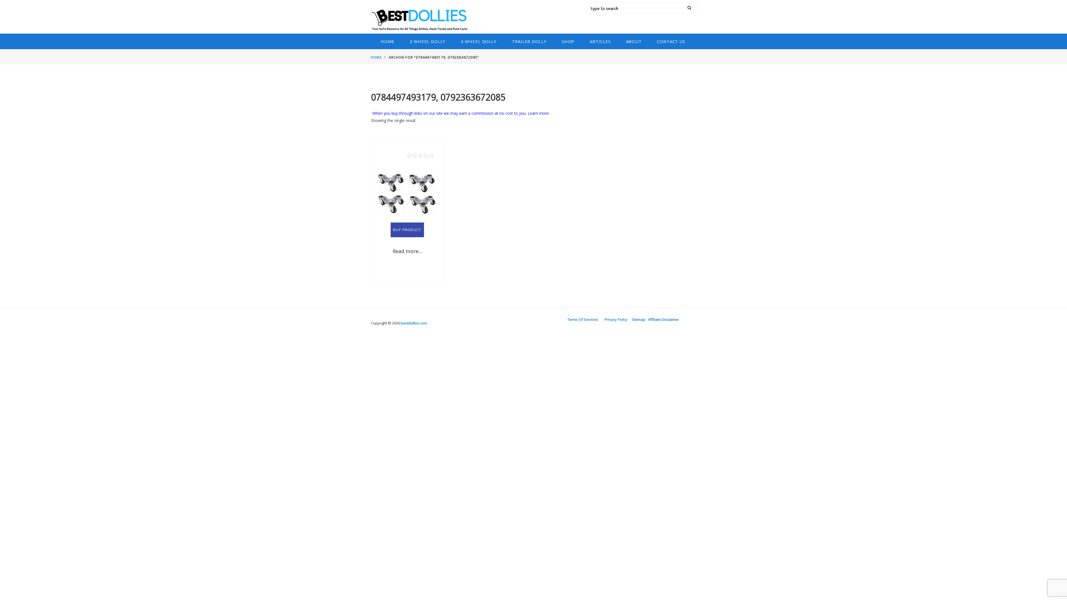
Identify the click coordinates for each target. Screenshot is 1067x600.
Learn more (538, 113)
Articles (600, 41)
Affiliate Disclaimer (663, 319)
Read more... (407, 251)
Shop (568, 41)
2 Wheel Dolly (428, 41)
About (634, 41)
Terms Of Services (582, 319)
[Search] (689, 8)
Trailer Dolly (529, 41)
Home (388, 41)
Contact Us (671, 41)
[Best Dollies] (421, 19)
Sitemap (638, 319)
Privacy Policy (616, 319)
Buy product (407, 229)
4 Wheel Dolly (479, 41)
